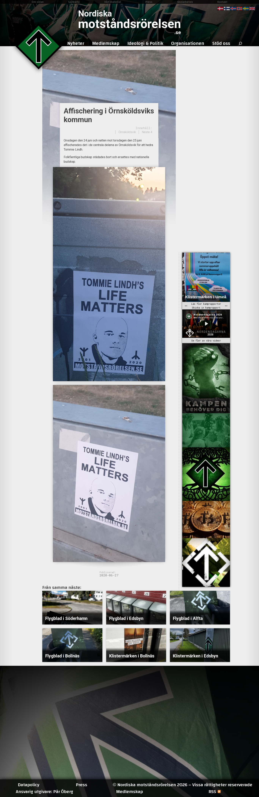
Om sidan (38, 2)
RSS (212, 791)
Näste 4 (147, 132)
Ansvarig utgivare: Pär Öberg (44, 791)
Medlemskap (129, 791)
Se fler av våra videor (206, 340)
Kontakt (222, 2)
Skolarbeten (185, 2)
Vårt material (112, 2)
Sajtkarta (74, 2)
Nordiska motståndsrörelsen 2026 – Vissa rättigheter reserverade (182, 784)
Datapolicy (28, 784)
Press (148, 2)
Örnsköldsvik (127, 132)
